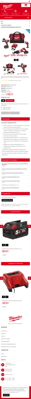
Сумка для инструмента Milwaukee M (10, 187)
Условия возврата (5, 341)
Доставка (3, 333)
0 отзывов (10, 80)
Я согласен (6, 395)
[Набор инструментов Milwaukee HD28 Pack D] (8, 68)
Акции (2, 353)
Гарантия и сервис (5, 338)
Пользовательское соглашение (8, 346)
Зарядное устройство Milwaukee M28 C (11, 180)
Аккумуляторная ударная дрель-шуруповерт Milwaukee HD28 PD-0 (15, 164)
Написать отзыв (17, 80)
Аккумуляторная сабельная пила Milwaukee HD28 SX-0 (14, 168)
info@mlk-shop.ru (9, 374)
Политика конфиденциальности (8, 344)
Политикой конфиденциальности (11, 392)
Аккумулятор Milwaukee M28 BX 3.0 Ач (11, 176)
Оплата (3, 336)
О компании (4, 331)
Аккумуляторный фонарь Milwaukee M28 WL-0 (12, 172)
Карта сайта (4, 356)
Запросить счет (5, 97)
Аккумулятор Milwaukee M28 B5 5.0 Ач (12, 248)
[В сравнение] (3, 100)
